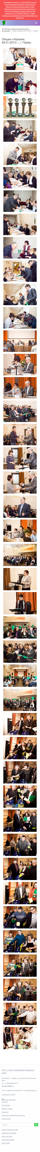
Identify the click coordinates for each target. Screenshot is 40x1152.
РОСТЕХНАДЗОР (8, 1140)
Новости (5, 1102)
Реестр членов (7, 1108)
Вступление (6, 1105)
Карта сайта (6, 1118)
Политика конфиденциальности (13, 1115)
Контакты (5, 1112)
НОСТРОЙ (6, 1143)
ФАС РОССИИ (7, 1136)
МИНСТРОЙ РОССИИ (10, 1130)
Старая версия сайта (8, 1094)
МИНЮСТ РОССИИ (9, 1133)
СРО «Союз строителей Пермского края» (18, 1071)
